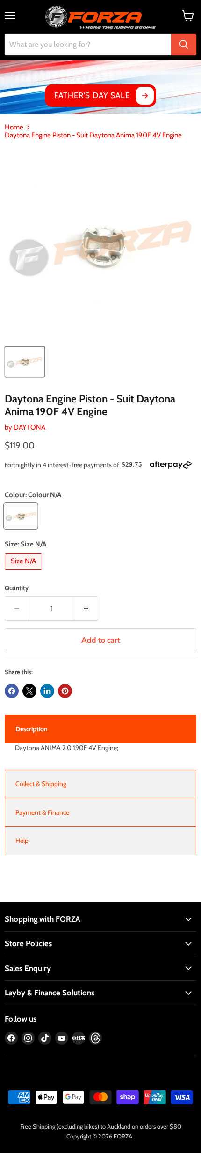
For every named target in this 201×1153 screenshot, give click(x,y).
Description (31, 729)
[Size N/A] (24, 572)
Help (22, 840)
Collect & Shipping (40, 784)
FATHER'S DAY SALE (91, 95)
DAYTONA (29, 427)
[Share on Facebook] (12, 691)
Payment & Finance (42, 812)
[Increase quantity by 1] (86, 608)
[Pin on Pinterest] (65, 691)
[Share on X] (29, 691)
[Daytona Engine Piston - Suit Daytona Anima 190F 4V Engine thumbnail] (24, 362)
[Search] (183, 44)
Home (14, 127)
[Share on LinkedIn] (47, 691)
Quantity (17, 588)
